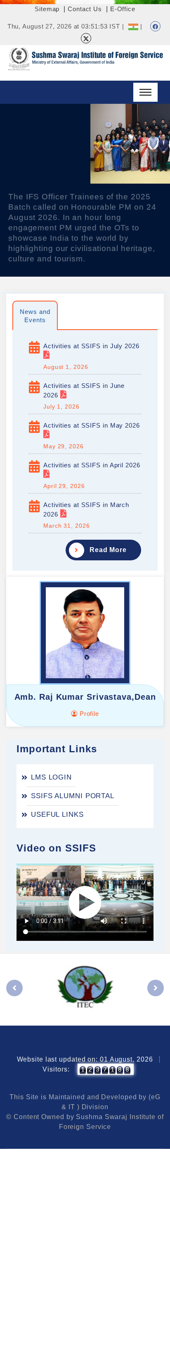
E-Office (122, 8)
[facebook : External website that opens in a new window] (155, 26)
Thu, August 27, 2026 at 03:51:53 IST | (65, 26)
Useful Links (57, 814)
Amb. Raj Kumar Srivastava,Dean (85, 696)
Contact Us (85, 8)
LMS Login (51, 777)
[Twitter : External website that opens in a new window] (86, 38)
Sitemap (47, 8)
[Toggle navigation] (145, 92)
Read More (108, 549)
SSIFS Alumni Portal (72, 796)
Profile (88, 713)
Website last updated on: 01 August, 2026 (85, 1059)
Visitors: (55, 1069)
